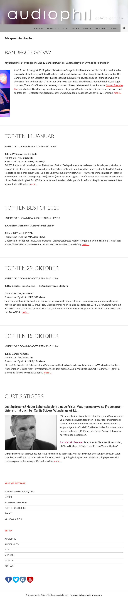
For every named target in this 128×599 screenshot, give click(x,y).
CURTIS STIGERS (24, 396)
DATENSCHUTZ (101, 28)
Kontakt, (74, 595)
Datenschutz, (85, 595)
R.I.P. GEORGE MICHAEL (16, 502)
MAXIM (8, 497)
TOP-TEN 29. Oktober (32, 268)
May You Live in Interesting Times (20, 491)
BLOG (65, 28)
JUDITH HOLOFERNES (15, 508)
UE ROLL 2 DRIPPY (13, 519)
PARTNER (75, 28)
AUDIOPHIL (38, 28)
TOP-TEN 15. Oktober (32, 336)
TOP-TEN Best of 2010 (32, 207)
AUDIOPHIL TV (53, 28)
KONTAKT (114, 28)
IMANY (8, 513)
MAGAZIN (87, 28)
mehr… (117, 92)
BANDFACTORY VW (28, 52)
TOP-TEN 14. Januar (29, 136)
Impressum (97, 595)
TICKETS (9, 560)
